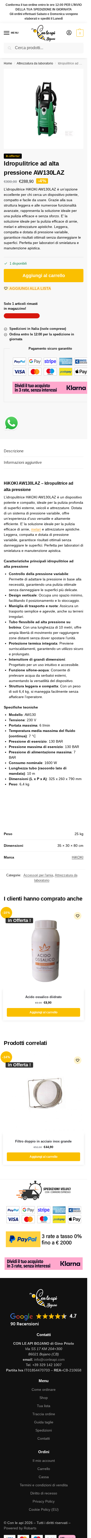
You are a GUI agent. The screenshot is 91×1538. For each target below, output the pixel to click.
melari (36, 529)
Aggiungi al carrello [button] (43, 1012)
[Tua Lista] (77, 916)
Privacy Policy (44, 1501)
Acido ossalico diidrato (43, 997)
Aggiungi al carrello (43, 275)
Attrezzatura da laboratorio (35, 63)
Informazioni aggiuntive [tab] (23, 462)
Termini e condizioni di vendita (44, 1485)
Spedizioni (43, 1430)
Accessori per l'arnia (38, 875)
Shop (43, 1398)
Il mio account (44, 1461)
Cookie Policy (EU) (44, 1509)
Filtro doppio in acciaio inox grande (43, 1141)
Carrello (43, 1469)
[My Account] (69, 33)
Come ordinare (44, 1389)
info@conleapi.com (49, 1359)
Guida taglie (43, 1422)
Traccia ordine (43, 1414)
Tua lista (43, 1406)
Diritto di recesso (43, 1493)
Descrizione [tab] (14, 451)
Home (8, 63)
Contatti (43, 1438)
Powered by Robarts (20, 1528)
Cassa (44, 1477)
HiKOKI (77, 857)
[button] (79, 33)
